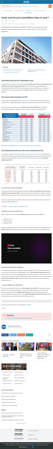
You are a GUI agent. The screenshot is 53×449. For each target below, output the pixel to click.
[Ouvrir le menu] (2, 2)
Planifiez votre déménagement (8, 399)
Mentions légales (38, 443)
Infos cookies (26, 444)
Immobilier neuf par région (9, 443)
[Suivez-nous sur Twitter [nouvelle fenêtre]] (32, 446)
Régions (4, 308)
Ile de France (22, 100)
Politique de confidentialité (10, 444)
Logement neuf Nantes (19, 374)
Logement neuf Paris (7, 383)
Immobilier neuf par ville (31, 443)
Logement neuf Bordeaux (8, 380)
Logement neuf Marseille (19, 377)
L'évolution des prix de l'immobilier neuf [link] (13, 69)
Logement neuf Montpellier (6, 378)
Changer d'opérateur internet (8, 402)
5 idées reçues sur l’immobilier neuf (18, 206)
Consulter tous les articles (21, 423)
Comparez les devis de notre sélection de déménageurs (20, 318)
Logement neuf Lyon (7, 374)
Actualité (28, 10)
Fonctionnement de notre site (47, 443)
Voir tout (48, 340)
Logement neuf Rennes (19, 372)
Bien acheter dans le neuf (39, 10)
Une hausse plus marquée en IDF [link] (11, 72)
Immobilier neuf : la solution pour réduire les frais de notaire (25, 145)
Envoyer (30, 334)
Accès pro (3, 443)
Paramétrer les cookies (20, 444)
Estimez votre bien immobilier (8, 396)
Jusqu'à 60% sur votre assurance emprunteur (12, 393)
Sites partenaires (39, 444)
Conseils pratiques (19, 10)
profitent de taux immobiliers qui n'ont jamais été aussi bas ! (25, 154)
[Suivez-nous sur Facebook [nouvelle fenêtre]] (29, 446)
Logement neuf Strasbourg (19, 380)
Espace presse (45, 444)
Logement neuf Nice (18, 383)
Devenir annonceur (32, 444)
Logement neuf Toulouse (7, 372)
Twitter (13, 334)
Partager (6, 334)
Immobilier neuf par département (20, 443)
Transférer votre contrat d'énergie (9, 405)
